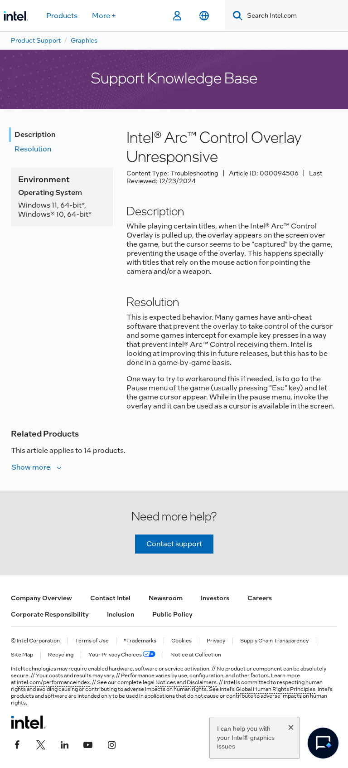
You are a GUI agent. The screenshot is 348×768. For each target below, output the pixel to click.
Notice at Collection (195, 654)
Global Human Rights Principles (275, 689)
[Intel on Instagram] (111, 744)
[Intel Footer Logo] (28, 722)
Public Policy (172, 614)
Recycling (60, 654)
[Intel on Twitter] (40, 744)
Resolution (32, 149)
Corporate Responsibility (50, 614)
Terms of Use (92, 640)
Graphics (84, 40)
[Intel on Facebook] (17, 744)
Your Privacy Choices (115, 654)
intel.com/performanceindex (53, 682)
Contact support (174, 544)
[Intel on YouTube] (88, 744)
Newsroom (166, 598)
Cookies (181, 640)
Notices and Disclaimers (186, 682)
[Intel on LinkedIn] (64, 744)
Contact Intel (110, 598)
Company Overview (41, 598)
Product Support (36, 40)
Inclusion (120, 614)
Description (35, 134)
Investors (215, 598)
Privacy (216, 640)
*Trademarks (140, 640)
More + (104, 15)
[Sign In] (177, 16)
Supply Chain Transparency (274, 640)
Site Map (22, 654)
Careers (259, 598)
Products (61, 15)
